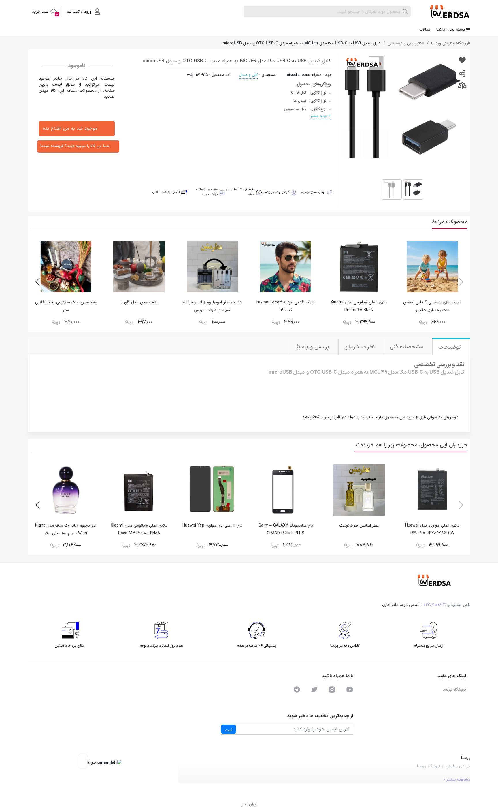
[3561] (462, 61)
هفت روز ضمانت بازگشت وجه (207, 192)
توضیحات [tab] (450, 347)
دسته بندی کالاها (450, 30)
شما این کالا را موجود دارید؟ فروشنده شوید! (74, 146)
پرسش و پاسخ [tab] (313, 347)
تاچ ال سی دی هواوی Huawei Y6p (212, 525)
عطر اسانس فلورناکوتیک (359, 525)
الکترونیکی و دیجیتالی (405, 43)
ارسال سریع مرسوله (313, 192)
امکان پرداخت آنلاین (166, 192)
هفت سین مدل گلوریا (139, 302)
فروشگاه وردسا (454, 690)
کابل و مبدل (248, 75)
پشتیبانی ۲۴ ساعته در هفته (240, 192)
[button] (37, 282)
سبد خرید (45, 13)
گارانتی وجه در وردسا (276, 192)
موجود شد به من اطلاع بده (70, 128)
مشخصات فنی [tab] (407, 347)
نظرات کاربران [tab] (360, 347)
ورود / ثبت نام (79, 12)
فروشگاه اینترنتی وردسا (450, 43)
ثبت (228, 730)
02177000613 (435, 605)
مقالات (425, 30)
